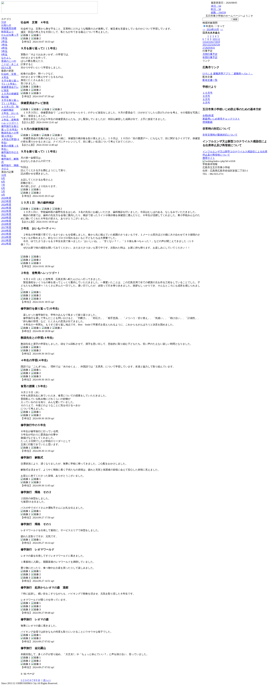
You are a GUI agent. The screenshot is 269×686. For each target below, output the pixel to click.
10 (39, 680)
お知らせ (6, 25)
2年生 (4, 41)
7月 (3, 185)
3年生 (4, 44)
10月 (3, 175)
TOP (3, 22)
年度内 (209, 26)
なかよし (6, 57)
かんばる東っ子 (10, 35)
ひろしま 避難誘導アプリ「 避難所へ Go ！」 (228, 73)
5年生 (4, 51)
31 (213, 47)
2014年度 (6, 237)
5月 (3, 191)
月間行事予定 (210, 54)
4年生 (4, 48)
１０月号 (207, 92)
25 (216, 44)
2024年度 (6, 204)
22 (209, 44)
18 (216, 42)
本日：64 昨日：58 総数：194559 (218, 9)
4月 (3, 194)
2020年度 (6, 217)
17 (213, 42)
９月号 (206, 96)
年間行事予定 (210, 57)
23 (211, 44)
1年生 (4, 38)
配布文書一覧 (210, 80)
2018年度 (6, 224)
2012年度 (6, 243)
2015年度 (6, 234)
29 (209, 47)
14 (206, 42)
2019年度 (6, 221)
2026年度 (6, 198)
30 (211, 47)
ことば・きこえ (10, 64)
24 (213, 44)
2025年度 (6, 201)
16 (211, 42)
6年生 (4, 54)
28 (206, 47)
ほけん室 (6, 67)
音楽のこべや (8, 61)
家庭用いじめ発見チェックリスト (221, 118)
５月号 (206, 102)
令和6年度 (208, 115)
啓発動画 (207, 122)
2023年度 (6, 207)
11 (216, 39)
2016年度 (6, 230)
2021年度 (6, 214)
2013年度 (6, 240)
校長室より (7, 31)
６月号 (206, 99)
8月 (3, 181)
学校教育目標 (8, 28)
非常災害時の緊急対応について (220, 134)
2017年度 (6, 227)
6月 (3, 188)
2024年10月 (213, 29)
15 (209, 42)
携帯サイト (209, 158)
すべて (221, 26)
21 (206, 44)
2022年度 (6, 211)
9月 (3, 178)
